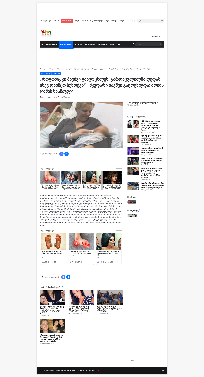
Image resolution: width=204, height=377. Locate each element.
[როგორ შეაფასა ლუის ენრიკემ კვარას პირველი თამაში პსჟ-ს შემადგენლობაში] (133, 161)
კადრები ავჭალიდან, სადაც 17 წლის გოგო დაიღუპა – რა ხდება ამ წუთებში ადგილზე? (103, 21)
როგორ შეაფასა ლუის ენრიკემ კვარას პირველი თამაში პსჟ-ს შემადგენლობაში (151, 160)
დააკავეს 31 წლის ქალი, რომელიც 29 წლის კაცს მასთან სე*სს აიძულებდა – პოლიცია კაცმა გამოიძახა (52, 336)
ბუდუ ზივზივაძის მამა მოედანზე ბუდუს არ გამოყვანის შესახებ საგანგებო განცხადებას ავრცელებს (151, 139)
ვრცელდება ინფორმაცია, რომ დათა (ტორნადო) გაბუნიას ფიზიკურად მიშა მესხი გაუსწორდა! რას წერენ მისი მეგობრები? (151, 172)
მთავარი (44, 69)
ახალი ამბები (52, 44)
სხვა (118, 44)
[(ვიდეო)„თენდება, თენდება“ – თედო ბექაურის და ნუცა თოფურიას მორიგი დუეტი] (110, 324)
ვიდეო (112, 44)
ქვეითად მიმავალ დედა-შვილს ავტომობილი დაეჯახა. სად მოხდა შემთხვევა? (152, 150)
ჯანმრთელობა (90, 44)
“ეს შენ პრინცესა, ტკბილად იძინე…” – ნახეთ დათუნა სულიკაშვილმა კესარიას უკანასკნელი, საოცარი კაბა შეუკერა (150, 125)
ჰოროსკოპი (102, 44)
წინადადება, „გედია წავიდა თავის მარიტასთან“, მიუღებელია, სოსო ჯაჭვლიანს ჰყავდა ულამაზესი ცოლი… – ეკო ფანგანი (51, 364)
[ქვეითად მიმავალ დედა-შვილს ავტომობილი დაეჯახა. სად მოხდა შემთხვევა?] (133, 151)
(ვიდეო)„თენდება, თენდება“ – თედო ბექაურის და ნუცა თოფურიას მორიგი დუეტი (109, 335)
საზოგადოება (67, 44)
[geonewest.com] (46, 32)
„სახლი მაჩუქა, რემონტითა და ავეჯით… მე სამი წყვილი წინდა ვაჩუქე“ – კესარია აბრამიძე (79, 335)
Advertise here (155, 36)
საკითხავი (78, 44)
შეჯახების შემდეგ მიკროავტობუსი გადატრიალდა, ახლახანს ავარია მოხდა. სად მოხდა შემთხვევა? (152, 185)
